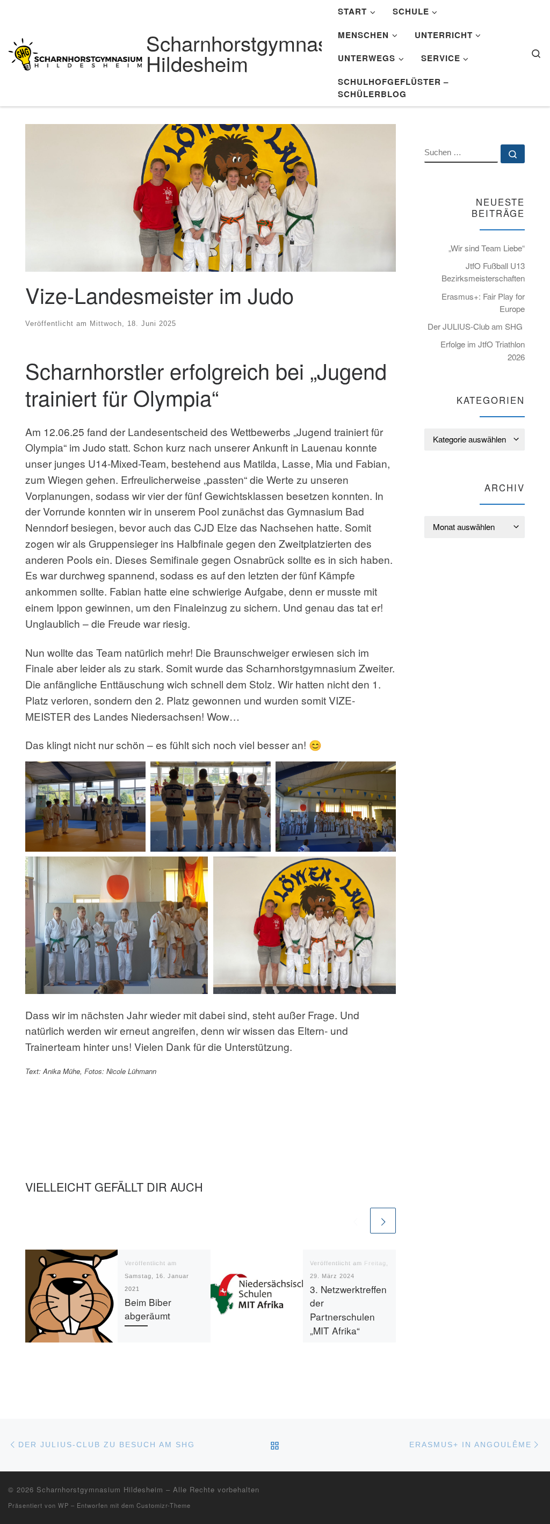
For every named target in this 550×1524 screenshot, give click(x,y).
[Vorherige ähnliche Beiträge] (355, 1220)
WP (63, 1505)
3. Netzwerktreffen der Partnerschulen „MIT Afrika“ (348, 1310)
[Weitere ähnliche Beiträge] (383, 1220)
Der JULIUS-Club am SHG (476, 326)
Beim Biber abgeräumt (148, 1309)
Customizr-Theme (163, 1505)
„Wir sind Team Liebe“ (486, 247)
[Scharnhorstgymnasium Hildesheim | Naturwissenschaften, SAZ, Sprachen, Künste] (75, 51)
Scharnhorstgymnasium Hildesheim (100, 1489)
